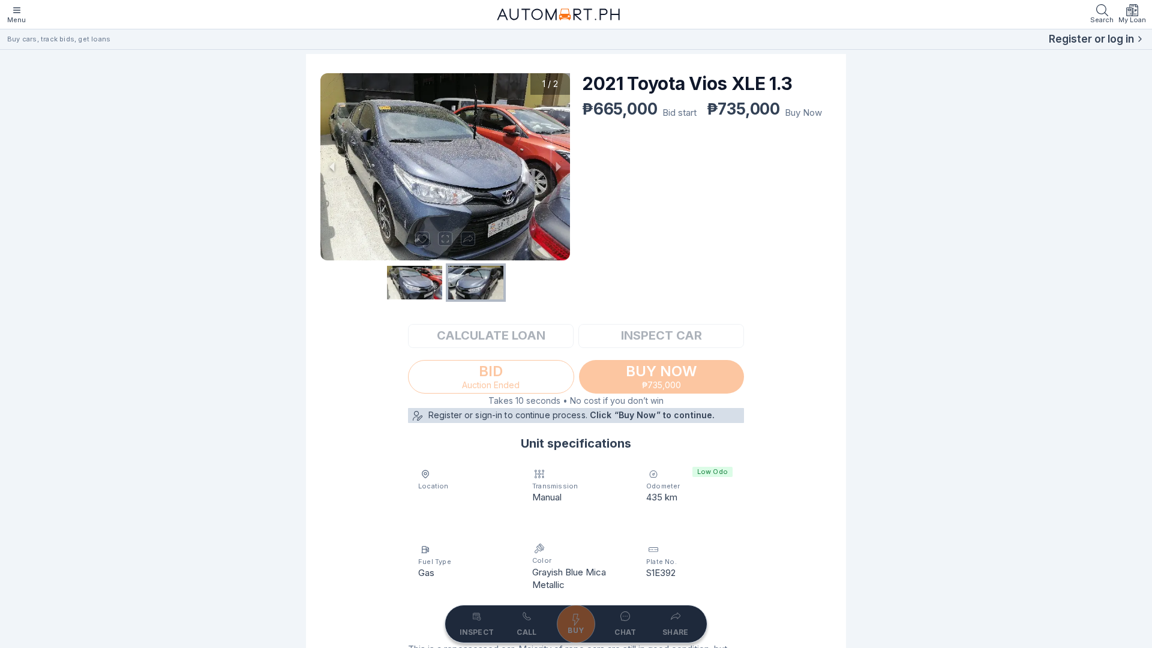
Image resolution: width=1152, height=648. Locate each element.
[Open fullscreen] (445, 239)
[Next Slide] (558, 166)
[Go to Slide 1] (415, 282)
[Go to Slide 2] (476, 282)
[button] (445, 166)
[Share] (468, 239)
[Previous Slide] (332, 166)
